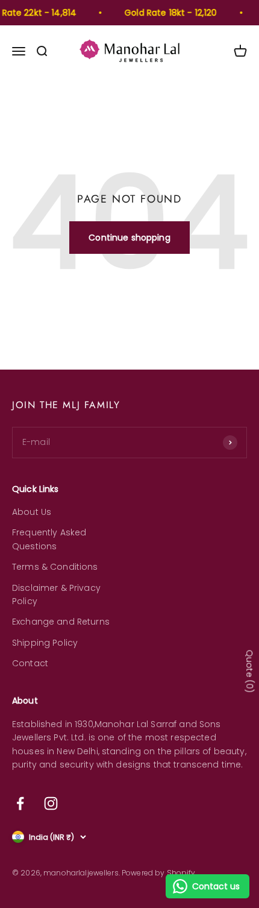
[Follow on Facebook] (20, 803)
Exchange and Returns (61, 622)
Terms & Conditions (55, 567)
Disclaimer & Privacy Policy (56, 594)
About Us (31, 512)
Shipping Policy (45, 643)
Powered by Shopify (159, 873)
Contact (30, 663)
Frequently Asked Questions (49, 539)
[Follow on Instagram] (51, 803)
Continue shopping (129, 238)
